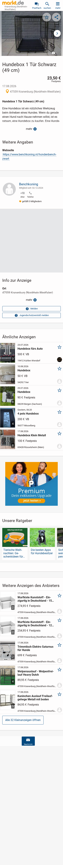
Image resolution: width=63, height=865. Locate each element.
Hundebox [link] (24, 370)
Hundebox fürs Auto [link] (30, 348)
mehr (29, 129)
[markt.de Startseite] (13, 3)
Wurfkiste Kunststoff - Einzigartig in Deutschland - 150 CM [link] (35, 599)
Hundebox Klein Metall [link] (32, 435)
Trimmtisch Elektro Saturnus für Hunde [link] (35, 648)
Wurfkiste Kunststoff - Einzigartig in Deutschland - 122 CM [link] (35, 623)
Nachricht (28, 744)
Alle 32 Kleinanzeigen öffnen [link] (23, 720)
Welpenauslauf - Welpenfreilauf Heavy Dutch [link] (36, 673)
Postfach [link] (36, 8)
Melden (34, 308)
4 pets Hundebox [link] (28, 413)
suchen (47, 8)
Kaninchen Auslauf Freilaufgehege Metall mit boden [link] (35, 697)
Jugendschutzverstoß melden (34, 315)
